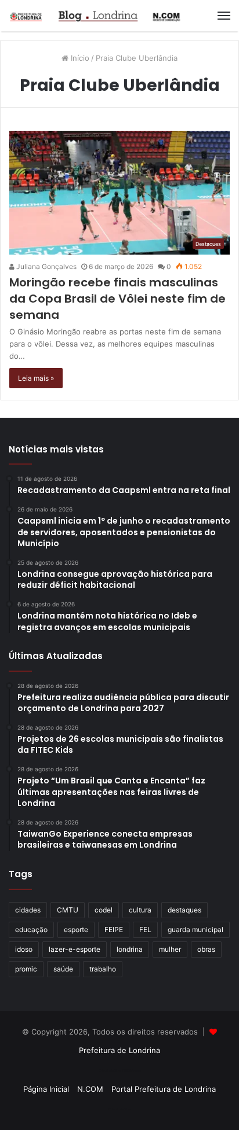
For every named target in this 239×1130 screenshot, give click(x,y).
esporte (76, 929)
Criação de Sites (119, 1109)
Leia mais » (36, 378)
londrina (130, 949)
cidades (28, 910)
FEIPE (113, 929)
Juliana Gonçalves (46, 266)
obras (206, 949)
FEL (145, 929)
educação (31, 929)
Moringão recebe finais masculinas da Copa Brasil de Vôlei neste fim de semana (117, 298)
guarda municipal (195, 929)
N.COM (90, 1089)
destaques (184, 910)
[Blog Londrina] (96, 15)
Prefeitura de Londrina (119, 1050)
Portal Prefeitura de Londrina (163, 1089)
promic (26, 969)
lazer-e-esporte (74, 949)
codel (104, 910)
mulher (170, 949)
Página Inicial (46, 1089)
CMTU (67, 910)
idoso (23, 949)
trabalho (102, 969)
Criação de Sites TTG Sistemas (120, 1070)
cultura (140, 910)
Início (78, 57)
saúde (63, 969)
